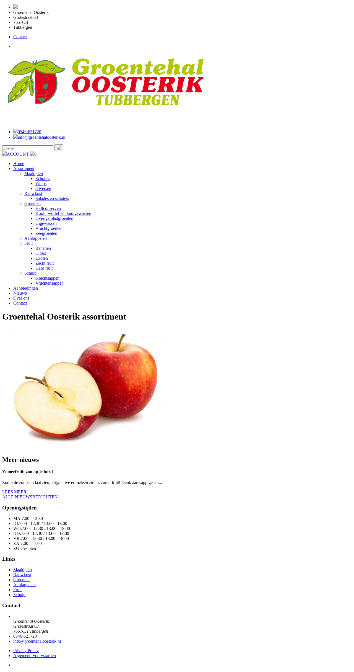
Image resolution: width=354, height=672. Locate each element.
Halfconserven (48, 208)
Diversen (43, 188)
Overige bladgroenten (54, 218)
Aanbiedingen (25, 288)
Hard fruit (44, 268)
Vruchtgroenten (49, 228)
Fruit (28, 243)
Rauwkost (33, 193)
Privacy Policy (26, 650)
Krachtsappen (47, 278)
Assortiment (23, 168)
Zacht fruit (44, 263)
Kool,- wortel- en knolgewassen (63, 213)
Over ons (21, 298)
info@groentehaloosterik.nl (41, 137)
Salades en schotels (52, 198)
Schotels (42, 178)
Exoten (41, 258)
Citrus (40, 253)
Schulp (30, 273)
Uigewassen (46, 223)
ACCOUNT (18, 154)
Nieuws (20, 293)
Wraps (40, 183)
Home (18, 163)
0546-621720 (29, 131)
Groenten (32, 203)
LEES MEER (14, 492)
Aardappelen (35, 238)
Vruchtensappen (49, 283)
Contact (20, 36)
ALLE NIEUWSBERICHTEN (30, 497)
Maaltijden (33, 173)
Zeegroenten (46, 233)
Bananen (43, 248)
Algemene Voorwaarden (34, 655)
